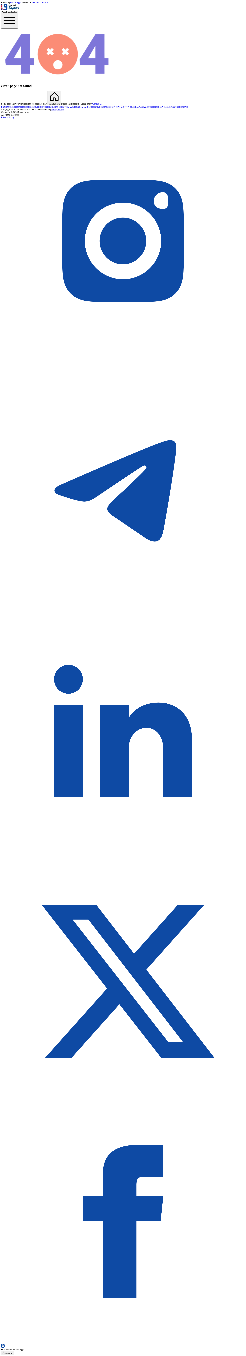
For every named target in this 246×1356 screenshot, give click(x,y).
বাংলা (149, 107)
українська (48, 107)
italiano (31, 107)
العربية (70, 107)
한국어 (126, 107)
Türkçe (25, 107)
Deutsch (99, 107)
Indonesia (91, 107)
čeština (172, 107)
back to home (54, 104)
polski (132, 107)
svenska (165, 107)
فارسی (83, 107)
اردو (146, 107)
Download (9, 1353)
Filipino (76, 107)
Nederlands (156, 107)
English (4, 107)
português (107, 107)
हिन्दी (64, 107)
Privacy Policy (57, 109)
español (18, 107)
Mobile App (15, 2)
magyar (184, 107)
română (178, 107)
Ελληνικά (139, 107)
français (11, 107)
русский (39, 107)
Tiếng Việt (57, 107)
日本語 (114, 107)
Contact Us (97, 104)
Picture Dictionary (39, 2)
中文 (120, 107)
